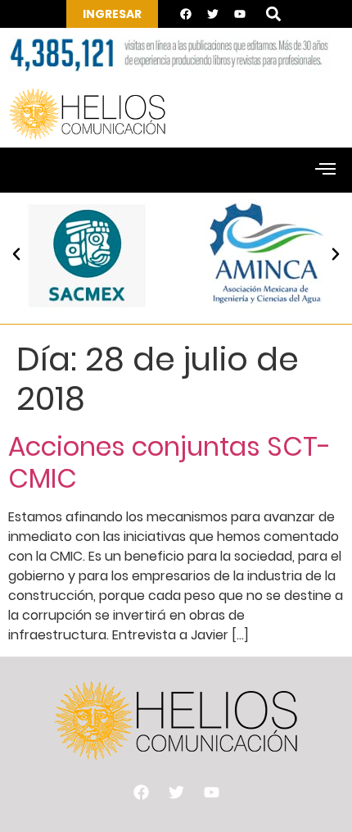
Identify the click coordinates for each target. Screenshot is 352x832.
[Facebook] (185, 13)
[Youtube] (239, 13)
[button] (273, 14)
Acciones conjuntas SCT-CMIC (169, 462)
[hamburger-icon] (325, 170)
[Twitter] (212, 13)
